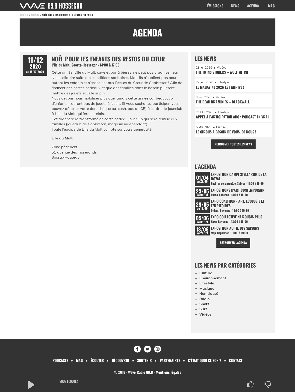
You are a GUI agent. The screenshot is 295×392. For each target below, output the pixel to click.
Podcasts (60, 360)
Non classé (208, 293)
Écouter (97, 360)
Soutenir (144, 360)
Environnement (212, 278)
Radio (204, 298)
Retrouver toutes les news (233, 144)
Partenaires (170, 360)
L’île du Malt (62, 138)
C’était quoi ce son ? (204, 360)
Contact (235, 360)
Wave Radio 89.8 (140, 372)
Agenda (253, 6)
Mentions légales (168, 372)
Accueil (24, 15)
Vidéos (205, 314)
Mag (271, 6)
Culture (205, 273)
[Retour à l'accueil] (51, 6)
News (235, 6)
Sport (204, 304)
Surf (203, 309)
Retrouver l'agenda (233, 242)
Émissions (215, 6)
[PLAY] (31, 384)
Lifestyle (206, 283)
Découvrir (120, 360)
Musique (206, 288)
